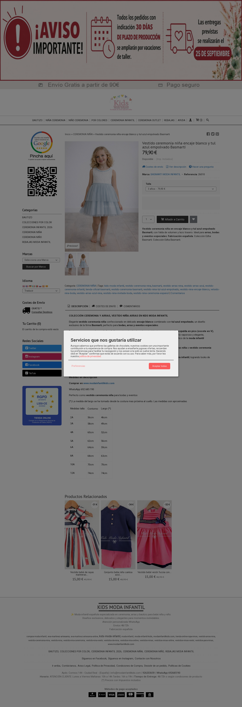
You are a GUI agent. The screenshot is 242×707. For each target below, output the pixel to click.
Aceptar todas (159, 366)
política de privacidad (90, 356)
